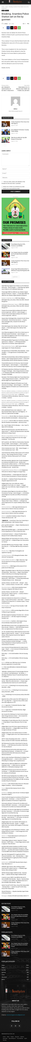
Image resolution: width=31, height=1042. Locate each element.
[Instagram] (15, 1025)
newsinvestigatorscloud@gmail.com (15, 1015)
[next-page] (5, 145)
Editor (6, 23)
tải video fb (4, 479)
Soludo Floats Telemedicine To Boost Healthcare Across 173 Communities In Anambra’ (14, 642)
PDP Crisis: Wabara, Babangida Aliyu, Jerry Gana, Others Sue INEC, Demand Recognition (15, 299)
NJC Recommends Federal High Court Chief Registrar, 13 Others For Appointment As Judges (14, 411)
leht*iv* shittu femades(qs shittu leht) (11, 739)
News (6, 7)
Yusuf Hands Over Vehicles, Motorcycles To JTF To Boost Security (14, 456)
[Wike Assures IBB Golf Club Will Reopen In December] (6, 140)
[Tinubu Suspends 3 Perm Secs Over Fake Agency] (6, 124)
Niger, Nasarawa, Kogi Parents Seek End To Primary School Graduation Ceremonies (14, 561)
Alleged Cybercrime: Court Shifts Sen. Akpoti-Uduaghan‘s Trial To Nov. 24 (15, 486)
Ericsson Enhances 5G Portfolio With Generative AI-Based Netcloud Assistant (15, 752)
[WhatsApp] (19, 27)
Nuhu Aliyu (4, 653)
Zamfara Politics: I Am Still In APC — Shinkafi (17, 584)
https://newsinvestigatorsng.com (15, 111)
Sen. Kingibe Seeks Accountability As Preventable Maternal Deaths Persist (19, 254)
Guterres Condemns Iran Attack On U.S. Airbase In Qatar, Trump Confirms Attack (15, 601)
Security (6, 10)
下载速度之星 (5, 520)
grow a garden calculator (8, 525)
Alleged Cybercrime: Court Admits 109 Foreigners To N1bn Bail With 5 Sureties (15, 825)
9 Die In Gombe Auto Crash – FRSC (10, 450)
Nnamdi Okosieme (6, 891)
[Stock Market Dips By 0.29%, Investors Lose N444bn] (6, 246)
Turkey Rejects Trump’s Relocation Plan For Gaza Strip (15, 720)
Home (3, 7)
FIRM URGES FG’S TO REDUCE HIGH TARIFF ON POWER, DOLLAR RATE (22, 89)
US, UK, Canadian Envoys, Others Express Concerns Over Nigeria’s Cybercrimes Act (15, 635)
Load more (14, 276)
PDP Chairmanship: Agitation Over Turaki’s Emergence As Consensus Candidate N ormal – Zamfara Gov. (15, 465)
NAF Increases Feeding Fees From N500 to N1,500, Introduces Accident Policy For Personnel (15, 779)
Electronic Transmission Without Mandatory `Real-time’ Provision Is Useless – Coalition (15, 396)
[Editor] (3, 23)
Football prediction (6, 474)
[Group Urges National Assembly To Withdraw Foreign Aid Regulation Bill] (6, 271)
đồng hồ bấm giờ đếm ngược (8, 529)
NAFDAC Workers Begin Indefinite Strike (16, 874)
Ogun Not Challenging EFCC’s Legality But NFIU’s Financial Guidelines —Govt (15, 857)
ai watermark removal (7, 534)
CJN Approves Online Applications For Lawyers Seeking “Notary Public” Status (15, 502)
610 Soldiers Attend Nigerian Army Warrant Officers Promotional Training (15, 494)
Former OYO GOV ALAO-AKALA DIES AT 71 (18, 896)
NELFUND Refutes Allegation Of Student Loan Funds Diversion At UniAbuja (15, 386)
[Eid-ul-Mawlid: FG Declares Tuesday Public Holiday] (6, 132)
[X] (11, 27)
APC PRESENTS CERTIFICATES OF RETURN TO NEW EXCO (8, 89)
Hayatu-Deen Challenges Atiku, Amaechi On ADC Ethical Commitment (14, 321)
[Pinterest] (15, 27)
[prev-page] (3, 145)
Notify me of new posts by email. (11, 188)
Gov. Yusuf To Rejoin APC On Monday (11, 425)
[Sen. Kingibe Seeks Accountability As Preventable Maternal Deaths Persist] (6, 255)
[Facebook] (8, 27)
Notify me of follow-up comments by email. (14, 186)
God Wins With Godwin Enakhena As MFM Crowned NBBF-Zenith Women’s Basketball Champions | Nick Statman (14, 848)
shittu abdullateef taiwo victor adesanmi (12, 410)
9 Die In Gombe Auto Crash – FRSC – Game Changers (14, 448)
